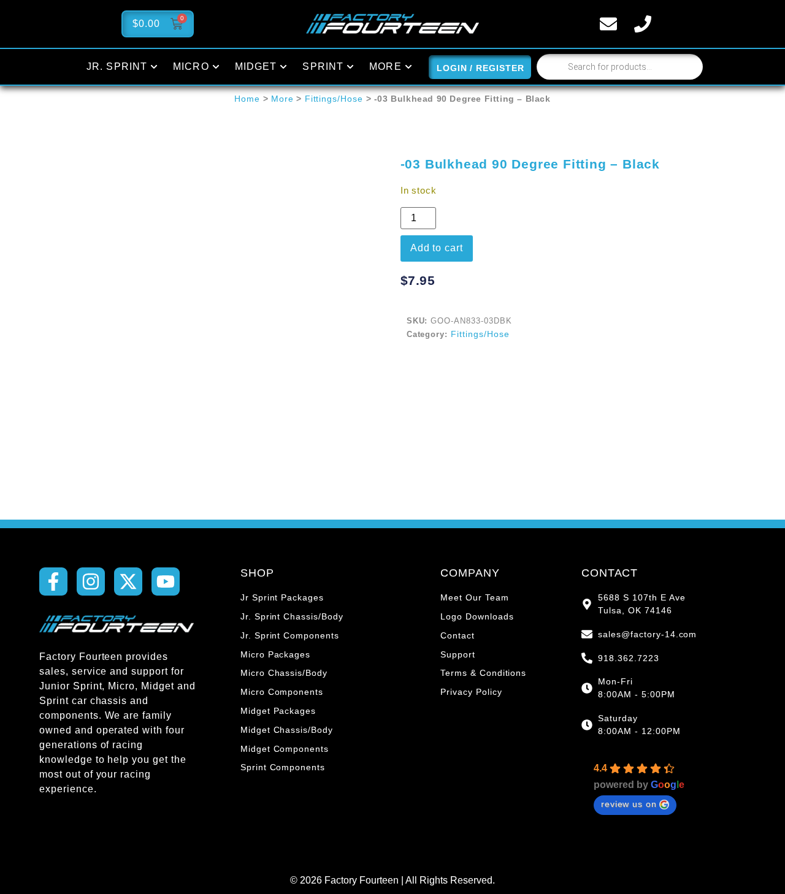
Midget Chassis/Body (286, 730)
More (282, 99)
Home (247, 99)
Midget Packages (278, 711)
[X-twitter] (128, 581)
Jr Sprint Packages (282, 597)
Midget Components (284, 749)
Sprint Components (282, 767)
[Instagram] (91, 581)
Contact (457, 635)
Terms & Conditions (483, 673)
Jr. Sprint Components (289, 635)
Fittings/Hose (334, 99)
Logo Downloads (476, 616)
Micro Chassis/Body (283, 673)
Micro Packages (275, 654)
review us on (629, 804)
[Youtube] (165, 581)
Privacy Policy (471, 692)
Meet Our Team (474, 597)
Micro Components (281, 692)
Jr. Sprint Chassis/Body (291, 616)
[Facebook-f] (53, 581)
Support (457, 654)
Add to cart (437, 248)
